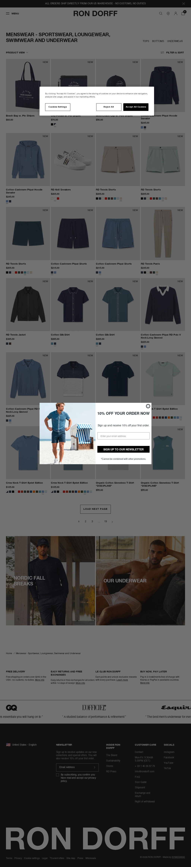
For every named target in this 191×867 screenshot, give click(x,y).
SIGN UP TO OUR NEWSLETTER (123, 449)
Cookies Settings (57, 107)
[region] (97, 101)
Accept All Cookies (136, 107)
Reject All (109, 107)
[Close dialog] (148, 406)
